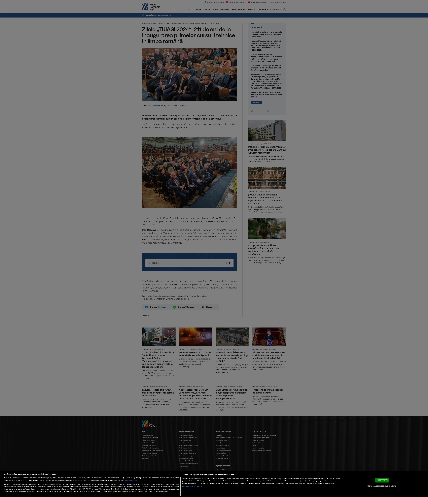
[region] (214, 484)
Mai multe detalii (131, 480)
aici (68, 489)
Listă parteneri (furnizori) (192, 486)
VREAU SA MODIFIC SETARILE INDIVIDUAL (381, 486)
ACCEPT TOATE (382, 480)
